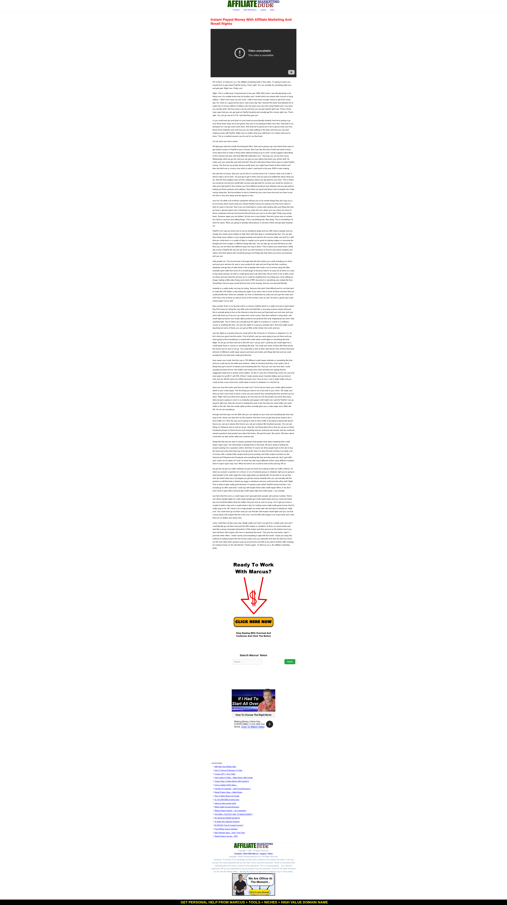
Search (290, 662)
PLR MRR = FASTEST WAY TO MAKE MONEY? (234, 814)
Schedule (236, 10)
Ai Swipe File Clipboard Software (227, 822)
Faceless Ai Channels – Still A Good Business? (233, 789)
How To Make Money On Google (227, 796)
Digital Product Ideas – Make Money (228, 792)
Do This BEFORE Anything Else (227, 800)
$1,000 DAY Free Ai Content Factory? (229, 825)
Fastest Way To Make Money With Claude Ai (232, 781)
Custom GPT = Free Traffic (225, 774)
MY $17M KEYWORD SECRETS (227, 818)
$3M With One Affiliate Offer (225, 767)
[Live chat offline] (253, 884)
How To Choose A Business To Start (228, 770)
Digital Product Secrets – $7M (226, 836)
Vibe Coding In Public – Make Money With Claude (234, 778)
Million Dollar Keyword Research (227, 807)
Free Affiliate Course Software (226, 829)
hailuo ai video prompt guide (225, 803)
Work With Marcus (250, 10)
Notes (272, 10)
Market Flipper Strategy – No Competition (230, 811)
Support (263, 10)
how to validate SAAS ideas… (226, 785)
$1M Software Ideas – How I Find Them (230, 833)
